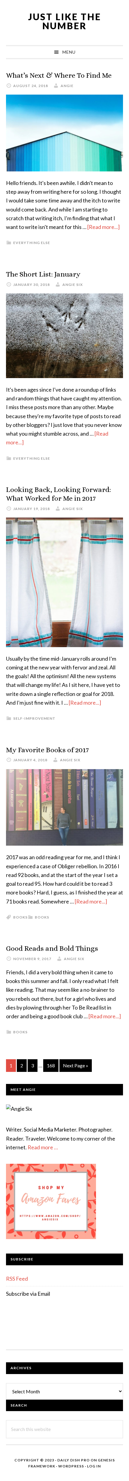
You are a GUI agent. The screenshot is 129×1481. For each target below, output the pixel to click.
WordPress (71, 1466)
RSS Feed (17, 1278)
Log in (94, 1466)
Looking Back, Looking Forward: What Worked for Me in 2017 (58, 494)
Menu (69, 52)
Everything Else (31, 242)
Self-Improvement (34, 718)
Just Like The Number (64, 21)
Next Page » (75, 1067)
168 (52, 1067)
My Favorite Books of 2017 (47, 750)
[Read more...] (103, 227)
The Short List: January (43, 274)
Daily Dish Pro (73, 1460)
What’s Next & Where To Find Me (59, 75)
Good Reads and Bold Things (52, 948)
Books (42, 917)
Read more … (43, 1147)
